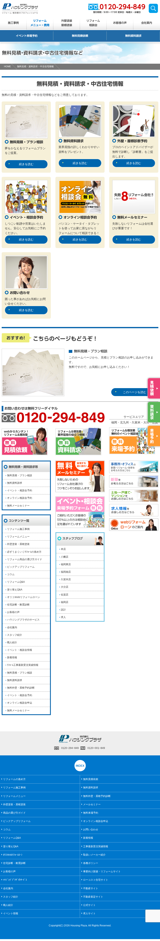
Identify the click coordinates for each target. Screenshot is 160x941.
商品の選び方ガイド (14, 812)
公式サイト (89, 905)
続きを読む (26, 164)
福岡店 (64, 602)
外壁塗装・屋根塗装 (18, 544)
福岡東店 (66, 564)
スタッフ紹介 (14, 634)
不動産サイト (90, 888)
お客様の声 (120, 23)
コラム (11, 574)
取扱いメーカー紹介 (94, 854)
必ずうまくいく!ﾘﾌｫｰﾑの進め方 (24, 551)
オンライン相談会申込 (19, 702)
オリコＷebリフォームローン (23, 597)
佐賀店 (64, 594)
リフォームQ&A (16, 581)
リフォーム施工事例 (18, 529)
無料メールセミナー (18, 505)
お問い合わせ (90, 829)
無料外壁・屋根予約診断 (21, 687)
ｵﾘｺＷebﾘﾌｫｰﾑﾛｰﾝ (12, 854)
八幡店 (64, 556)
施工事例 (13, 23)
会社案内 (146, 23)
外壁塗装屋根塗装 (66, 23)
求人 (63, 617)
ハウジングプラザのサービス (23, 619)
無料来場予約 (90, 812)
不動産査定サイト (93, 896)
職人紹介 (12, 642)
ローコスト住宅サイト (95, 879)
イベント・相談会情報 (19, 649)
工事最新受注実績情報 (95, 846)
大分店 (64, 586)
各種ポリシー (90, 863)
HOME (7, 66)
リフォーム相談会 (93, 23)
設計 (63, 609)
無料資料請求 (133, 35)
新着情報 (12, 657)
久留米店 (66, 579)
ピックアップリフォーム (21, 566)
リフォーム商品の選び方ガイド (24, 559)
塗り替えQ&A (14, 589)
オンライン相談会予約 (19, 497)
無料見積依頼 (80, 35)
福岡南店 (66, 571)
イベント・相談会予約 (19, 490)
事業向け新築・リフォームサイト (102, 871)
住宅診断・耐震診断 (18, 604)
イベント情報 (10, 913)
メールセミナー (92, 804)
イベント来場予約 (27, 35)
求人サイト (89, 913)
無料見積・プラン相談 (19, 475)
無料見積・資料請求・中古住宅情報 (35, 66)
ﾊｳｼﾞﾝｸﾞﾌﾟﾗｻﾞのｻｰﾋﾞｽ (15, 879)
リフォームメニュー (18, 536)
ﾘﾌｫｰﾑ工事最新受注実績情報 (22, 665)
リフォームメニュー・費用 (39, 23)
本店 (63, 549)
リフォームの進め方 (14, 779)
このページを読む (134, 392)
